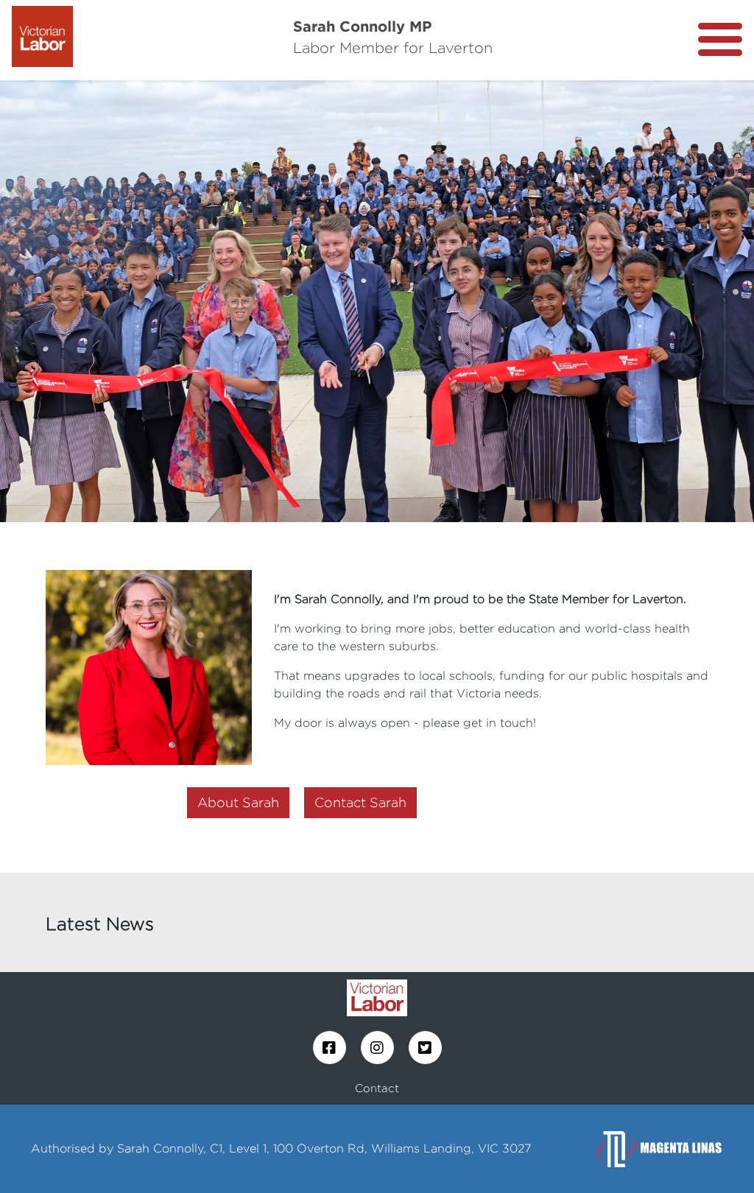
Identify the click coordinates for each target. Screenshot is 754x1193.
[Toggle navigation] (720, 39)
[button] (56, 301)
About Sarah (238, 802)
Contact (377, 1088)
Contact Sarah (360, 802)
